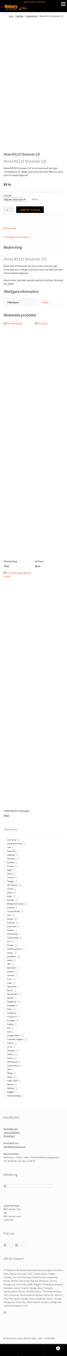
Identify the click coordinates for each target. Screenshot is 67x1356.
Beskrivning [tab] (10, 228)
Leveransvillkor (12, 1132)
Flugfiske (19, 16)
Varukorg (52, 1347)
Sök (33, 1350)
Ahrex (45, 302)
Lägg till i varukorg (30, 209)
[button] (63, 3)
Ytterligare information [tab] (16, 236)
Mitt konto (11, 1350)
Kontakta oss (11, 1128)
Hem (11, 16)
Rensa (35, 199)
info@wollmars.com (14, 1146)
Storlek (8, 195)
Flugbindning (31, 16)
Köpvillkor (9, 1136)
